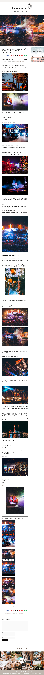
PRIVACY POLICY (29, 671)
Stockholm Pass (17, 303)
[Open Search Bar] (30, 11)
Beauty (26, 11)
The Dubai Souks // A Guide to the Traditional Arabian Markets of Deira (13, 614)
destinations (20, 11)
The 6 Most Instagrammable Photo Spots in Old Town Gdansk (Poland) (13, 613)
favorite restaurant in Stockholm (19, 61)
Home (14, 11)
